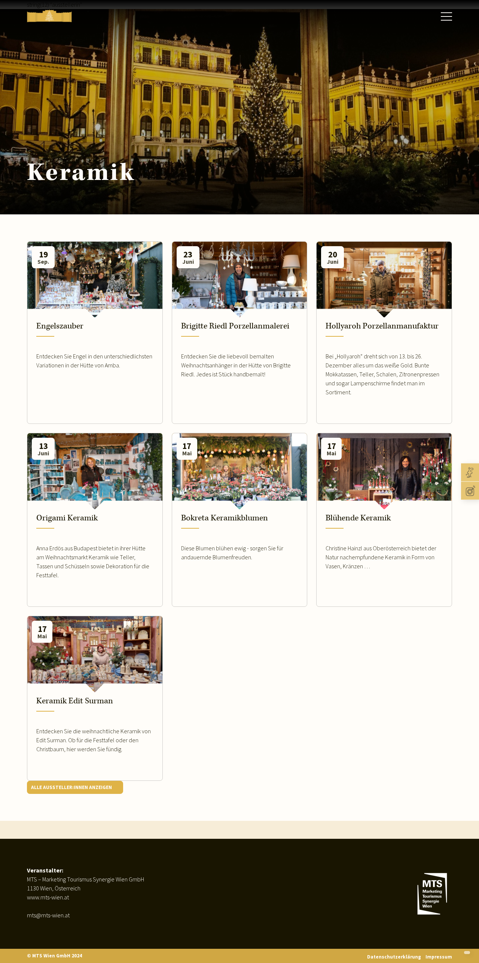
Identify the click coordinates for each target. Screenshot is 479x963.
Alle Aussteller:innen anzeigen (72, 787)
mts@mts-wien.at (48, 915)
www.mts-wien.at (48, 897)
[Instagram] (470, 491)
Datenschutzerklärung (394, 957)
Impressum (438, 957)
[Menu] (446, 16)
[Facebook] (470, 473)
